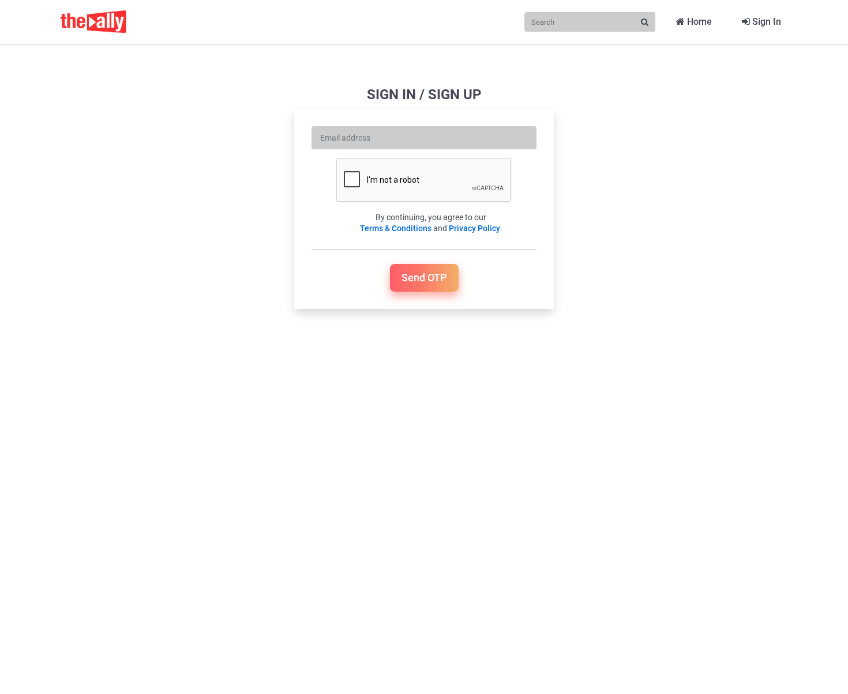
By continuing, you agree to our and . (431, 223)
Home (698, 21)
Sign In (765, 21)
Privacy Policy (474, 228)
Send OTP (424, 277)
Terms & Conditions (395, 228)
